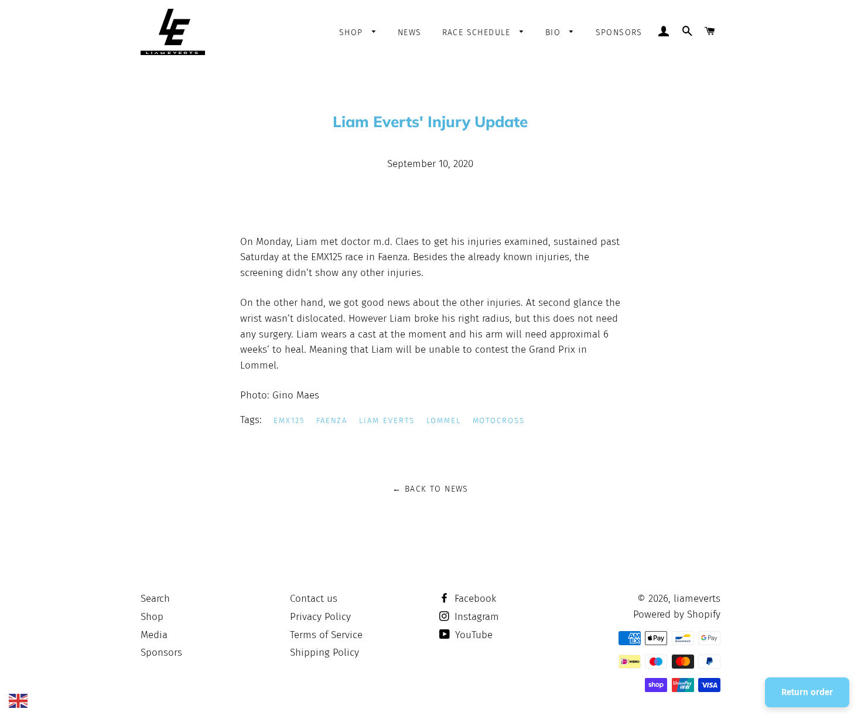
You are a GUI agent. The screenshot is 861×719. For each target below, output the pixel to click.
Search (155, 598)
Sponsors (619, 33)
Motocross (499, 420)
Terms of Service (326, 635)
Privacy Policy (320, 617)
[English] (18, 700)
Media (154, 635)
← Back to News (430, 489)
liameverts (697, 598)
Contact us (313, 598)
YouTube (472, 635)
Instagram (475, 617)
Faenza (332, 420)
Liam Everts (386, 420)
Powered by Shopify (676, 614)
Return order (807, 692)
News (410, 33)
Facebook (474, 598)
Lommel (443, 420)
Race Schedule (478, 33)
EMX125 (289, 420)
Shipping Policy (324, 652)
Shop (352, 33)
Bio (554, 33)
